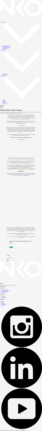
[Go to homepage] (21, 20)
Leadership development (6, 45)
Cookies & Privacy (23, 430)
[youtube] (21, 428)
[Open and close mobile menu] (1, 107)
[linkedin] (21, 387)
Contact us (4, 103)
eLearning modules (26, 175)
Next (7, 260)
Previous (8, 259)
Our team (4, 101)
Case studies (4, 48)
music (10, 129)
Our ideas (4, 100)
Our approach (5, 73)
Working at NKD (5, 102)
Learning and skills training (7, 46)
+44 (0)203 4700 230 (3, 286)
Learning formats (5, 74)
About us (4, 99)
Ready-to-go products (6, 47)
